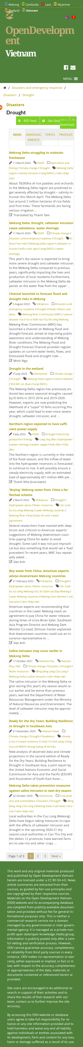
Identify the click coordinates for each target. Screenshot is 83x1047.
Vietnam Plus (46, 661)
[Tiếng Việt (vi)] (74, 17)
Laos (48, 4)
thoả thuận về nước (38, 515)
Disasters (10, 95)
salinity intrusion (28, 173)
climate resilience (27, 741)
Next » (56, 856)
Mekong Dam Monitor (53, 596)
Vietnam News (50, 731)
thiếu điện (55, 444)
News (17, 135)
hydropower (65, 439)
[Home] (4, 88)
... (35, 210)
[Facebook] (66, 68)
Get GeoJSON (57, 121)
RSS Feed (30, 121)
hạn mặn (22, 243)
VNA (17, 666)
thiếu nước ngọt (29, 248)
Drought (28, 95)
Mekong (14, 4)
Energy (28, 439)
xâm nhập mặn (30, 601)
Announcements (33, 137)
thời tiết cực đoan (21, 384)
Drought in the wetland (26, 369)
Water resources (43, 505)
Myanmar (64, 4)
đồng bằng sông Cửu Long (51, 671)
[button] (67, 78)
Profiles (66, 135)
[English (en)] (67, 17)
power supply (39, 444)
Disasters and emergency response (37, 88)
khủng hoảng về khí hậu (42, 746)
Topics (50, 135)
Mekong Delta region (41, 243)
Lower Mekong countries (49, 510)
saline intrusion (37, 676)
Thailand (14, 10)
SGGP (40, 163)
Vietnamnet (40, 374)
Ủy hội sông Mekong (56, 319)
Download (67, 124)
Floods (52, 309)
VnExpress (42, 304)
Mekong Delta (17, 676)
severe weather (63, 379)
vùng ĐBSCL (47, 173)
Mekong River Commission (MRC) (42, 314)
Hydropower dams (20, 505)
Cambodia (32, 4)
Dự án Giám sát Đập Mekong (52, 591)
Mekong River (17, 515)
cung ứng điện (47, 439)
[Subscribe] (73, 68)
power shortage (20, 444)
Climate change (28, 168)
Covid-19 (45, 741)
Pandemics (48, 736)
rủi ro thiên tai (34, 319)
